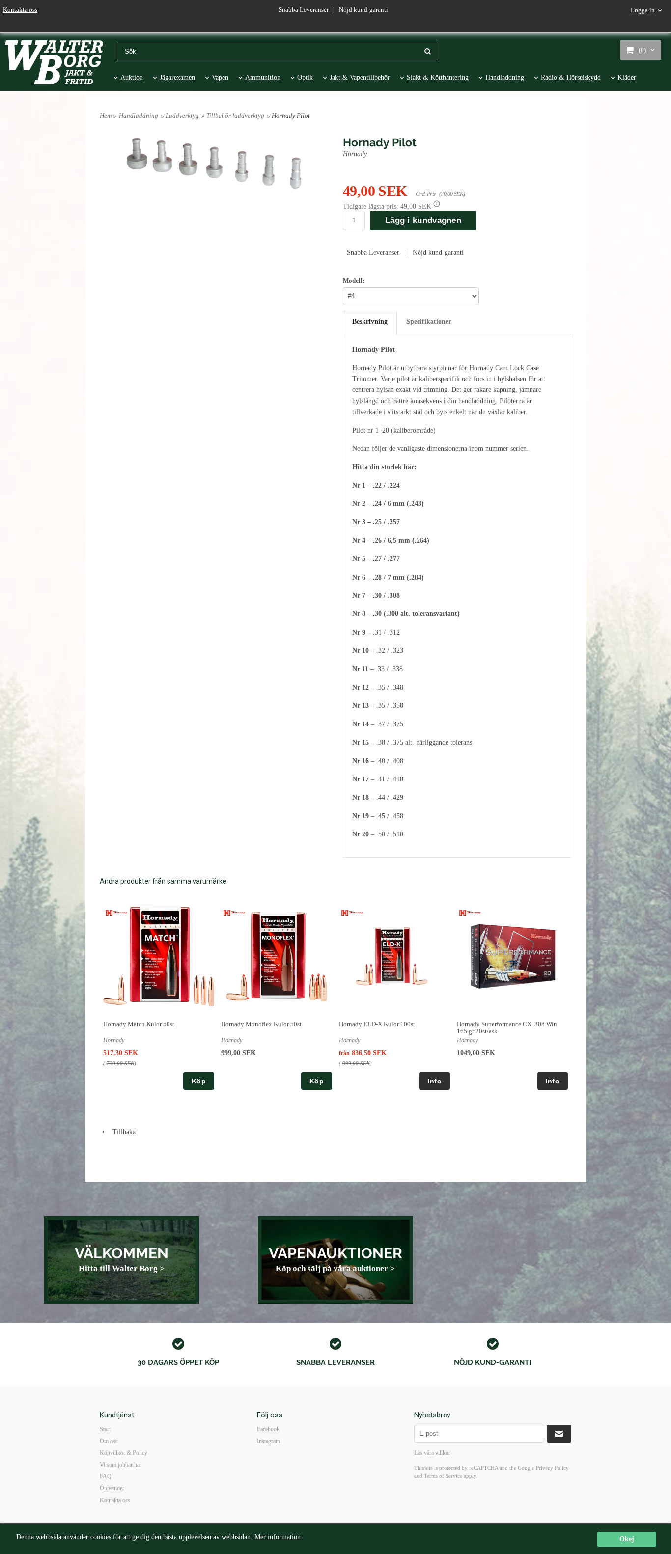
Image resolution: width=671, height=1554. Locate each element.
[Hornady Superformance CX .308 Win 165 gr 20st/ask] (470, 912)
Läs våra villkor (432, 1452)
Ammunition (262, 77)
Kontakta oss (20, 9)
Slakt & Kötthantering (438, 77)
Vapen (220, 77)
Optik (305, 77)
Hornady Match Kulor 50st (138, 1023)
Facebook (268, 1429)
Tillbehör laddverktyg (235, 115)
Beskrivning (370, 321)
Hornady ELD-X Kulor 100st (377, 1023)
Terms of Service (443, 1476)
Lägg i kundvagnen (423, 220)
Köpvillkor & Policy (123, 1452)
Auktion (131, 77)
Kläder (626, 77)
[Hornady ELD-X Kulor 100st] (352, 912)
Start (105, 1429)
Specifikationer (428, 321)
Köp (199, 1081)
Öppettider (112, 1488)
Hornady (356, 154)
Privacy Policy (552, 1468)
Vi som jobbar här (120, 1464)
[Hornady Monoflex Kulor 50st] (235, 912)
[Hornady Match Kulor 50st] (117, 912)
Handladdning (504, 77)
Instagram (268, 1441)
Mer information (277, 1537)
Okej (626, 1539)
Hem (106, 115)
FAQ (106, 1476)
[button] (436, 203)
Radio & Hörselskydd (571, 77)
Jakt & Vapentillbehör (360, 77)
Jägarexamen (177, 77)
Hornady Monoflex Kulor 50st (261, 1023)
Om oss (109, 1441)
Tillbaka (121, 1132)
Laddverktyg (182, 115)
